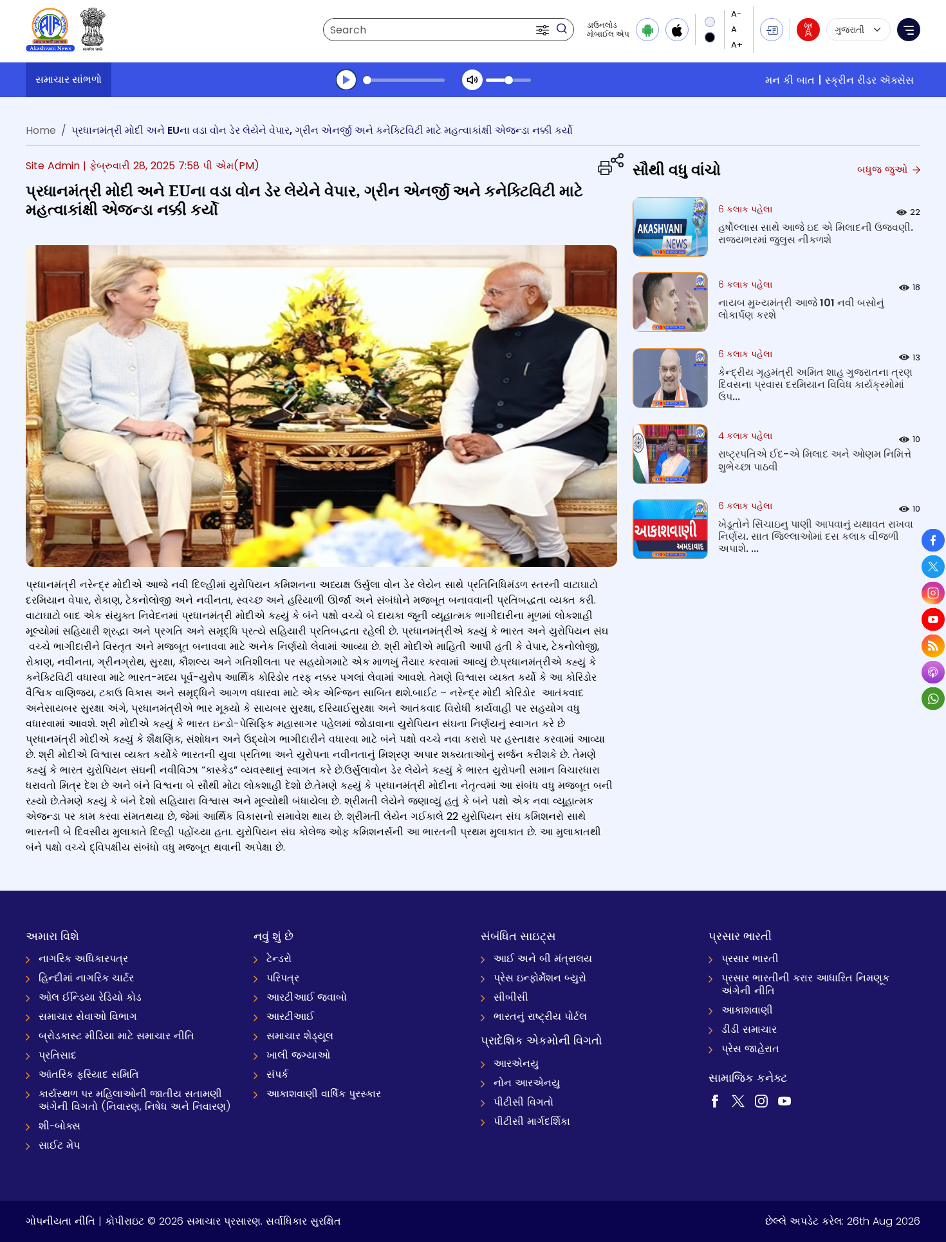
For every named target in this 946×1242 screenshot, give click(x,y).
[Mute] (472, 80)
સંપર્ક (277, 1074)
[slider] (404, 80)
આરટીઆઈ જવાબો (306, 997)
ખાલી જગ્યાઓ (298, 1055)
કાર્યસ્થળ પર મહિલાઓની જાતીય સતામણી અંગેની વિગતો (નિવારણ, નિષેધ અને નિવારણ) (135, 1100)
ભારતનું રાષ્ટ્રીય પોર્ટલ (540, 1016)
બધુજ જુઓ (884, 169)
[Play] (346, 80)
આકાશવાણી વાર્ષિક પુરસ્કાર (323, 1093)
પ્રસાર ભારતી (750, 958)
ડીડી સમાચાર (749, 1029)
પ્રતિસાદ (58, 1055)
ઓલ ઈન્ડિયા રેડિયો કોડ (90, 997)
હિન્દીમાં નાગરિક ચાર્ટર (86, 977)
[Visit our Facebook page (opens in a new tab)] (715, 1100)
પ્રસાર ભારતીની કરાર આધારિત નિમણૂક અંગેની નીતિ (805, 984)
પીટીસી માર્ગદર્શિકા (532, 1121)
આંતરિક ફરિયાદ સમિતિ (89, 1074)
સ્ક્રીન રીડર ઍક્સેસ (869, 80)
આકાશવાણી (747, 1010)
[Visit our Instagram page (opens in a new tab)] (761, 1100)
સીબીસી (511, 997)
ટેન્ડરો (279, 958)
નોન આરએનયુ (527, 1082)
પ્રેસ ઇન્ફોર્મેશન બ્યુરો (540, 977)
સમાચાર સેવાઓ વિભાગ (88, 1016)
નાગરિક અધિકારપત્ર (83, 958)
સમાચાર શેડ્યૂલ (299, 1035)
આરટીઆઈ (290, 1016)
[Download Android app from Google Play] (647, 29)
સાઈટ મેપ (59, 1145)
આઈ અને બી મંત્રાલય (543, 958)
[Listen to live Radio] (808, 29)
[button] (544, 29)
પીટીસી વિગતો (523, 1102)
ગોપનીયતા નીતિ (60, 1221)
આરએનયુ (516, 1063)
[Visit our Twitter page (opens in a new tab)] (738, 1100)
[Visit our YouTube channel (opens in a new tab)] (784, 1100)
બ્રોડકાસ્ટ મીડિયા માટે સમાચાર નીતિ (116, 1035)
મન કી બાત (790, 80)
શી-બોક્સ (59, 1125)
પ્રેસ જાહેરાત (750, 1048)
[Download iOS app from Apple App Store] (677, 29)
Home (41, 130)
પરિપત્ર (282, 977)
